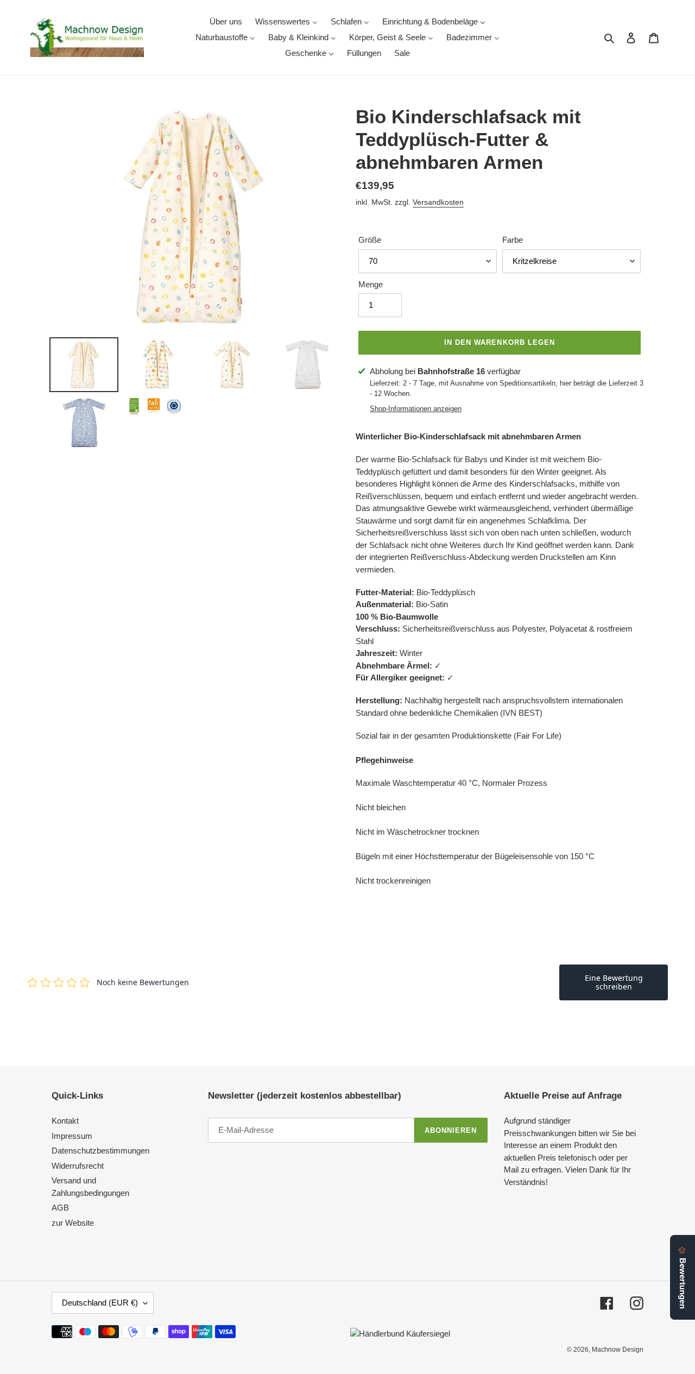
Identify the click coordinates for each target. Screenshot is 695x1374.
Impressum (72, 1135)
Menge (370, 284)
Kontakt (65, 1120)
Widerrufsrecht (78, 1165)
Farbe (512, 239)
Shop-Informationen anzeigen (416, 409)
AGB (60, 1207)
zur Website (73, 1222)
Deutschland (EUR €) (100, 1302)
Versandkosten (438, 202)
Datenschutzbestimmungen (100, 1150)
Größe (369, 239)
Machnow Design (617, 1349)
